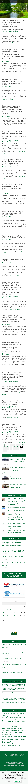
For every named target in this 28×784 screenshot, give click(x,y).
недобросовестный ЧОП (20, 730)
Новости (12, 60)
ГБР (23, 713)
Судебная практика (14, 406)
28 (17, 618)
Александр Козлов (6, 713)
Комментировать (7, 32)
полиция (23, 739)
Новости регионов (14, 31)
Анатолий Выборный (16, 713)
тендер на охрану (18, 743)
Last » (5, 451)
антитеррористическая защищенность (10, 719)
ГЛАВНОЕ (14, 455)
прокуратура (6, 743)
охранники (17, 739)
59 (17, 447)
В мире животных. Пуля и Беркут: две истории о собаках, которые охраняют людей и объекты (14, 666)
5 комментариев (7, 264)
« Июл (3, 625)
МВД (22, 715)
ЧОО (24, 717)
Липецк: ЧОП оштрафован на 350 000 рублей (13, 260)
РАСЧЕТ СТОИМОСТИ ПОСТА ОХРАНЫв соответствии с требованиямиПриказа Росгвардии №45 (14, 575)
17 (3, 615)
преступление (4, 741)
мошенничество (7, 728)
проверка (10, 741)
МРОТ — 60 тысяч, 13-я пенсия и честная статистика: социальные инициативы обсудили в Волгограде (14, 699)
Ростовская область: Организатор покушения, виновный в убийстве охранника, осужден (11, 426)
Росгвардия (11, 717)
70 (14, 449)
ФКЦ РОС (21, 717)
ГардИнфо (14, 7)
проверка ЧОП (15, 741)
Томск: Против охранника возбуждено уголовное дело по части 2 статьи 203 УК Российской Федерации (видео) (13, 162)
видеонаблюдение (17, 723)
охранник (9, 739)
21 (17, 615)
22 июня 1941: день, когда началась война (13, 672)
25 (7, 618)
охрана (16, 732)
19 (10, 615)
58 (14, 447)
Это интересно (14, 641)
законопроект (15, 725)
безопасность (7, 721)
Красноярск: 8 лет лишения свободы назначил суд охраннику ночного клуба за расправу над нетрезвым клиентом (12, 376)
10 (22, 444)
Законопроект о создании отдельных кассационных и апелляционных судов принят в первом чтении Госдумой (13, 318)
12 (10, 612)
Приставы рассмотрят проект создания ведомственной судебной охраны (12, 213)
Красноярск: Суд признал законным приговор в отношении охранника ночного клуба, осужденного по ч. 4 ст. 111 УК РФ (14, 109)
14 (17, 612)
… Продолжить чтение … (17, 43)
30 (7, 447)
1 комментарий (6, 407)
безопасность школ (19, 721)
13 (14, 612)
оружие (11, 732)
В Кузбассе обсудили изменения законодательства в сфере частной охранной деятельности (16, 509)
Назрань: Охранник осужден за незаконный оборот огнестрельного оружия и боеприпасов (13, 187)
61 (4, 449)
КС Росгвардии (8, 715)
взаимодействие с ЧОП (7, 723)
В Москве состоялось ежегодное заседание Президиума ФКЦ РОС (15, 478)
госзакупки (5, 725)
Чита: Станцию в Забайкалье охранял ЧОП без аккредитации (13, 237)
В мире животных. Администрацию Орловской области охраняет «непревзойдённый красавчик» (14, 645)
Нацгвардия (4, 717)
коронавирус (8, 726)
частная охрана (7, 746)
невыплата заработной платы (8, 730)
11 (7, 612)
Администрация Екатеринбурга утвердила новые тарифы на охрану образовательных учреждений (13, 684)
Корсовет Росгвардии (16, 715)
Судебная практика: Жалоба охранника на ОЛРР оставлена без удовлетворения (13, 402)
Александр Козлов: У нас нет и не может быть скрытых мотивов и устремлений (18, 486)
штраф (19, 745)
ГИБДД (3, 715)
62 (7, 449)
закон (10, 725)
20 (4, 447)
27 (14, 618)
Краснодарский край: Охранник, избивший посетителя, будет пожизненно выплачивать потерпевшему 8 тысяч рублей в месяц (14, 134)
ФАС (17, 717)
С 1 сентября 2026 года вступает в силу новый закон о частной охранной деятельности (14, 689)
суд (11, 743)
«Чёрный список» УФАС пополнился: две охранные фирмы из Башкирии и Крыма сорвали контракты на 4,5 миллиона (13, 694)
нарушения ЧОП (17, 728)
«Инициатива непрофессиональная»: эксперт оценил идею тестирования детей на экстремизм (14, 564)
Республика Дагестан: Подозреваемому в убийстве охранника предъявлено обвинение (12, 82)
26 (10, 618)
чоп (15, 745)
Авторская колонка (14, 538)
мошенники (14, 726)
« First (12, 444)
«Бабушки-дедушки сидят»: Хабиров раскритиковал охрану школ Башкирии (14, 703)
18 (7, 615)
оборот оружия (5, 732)
